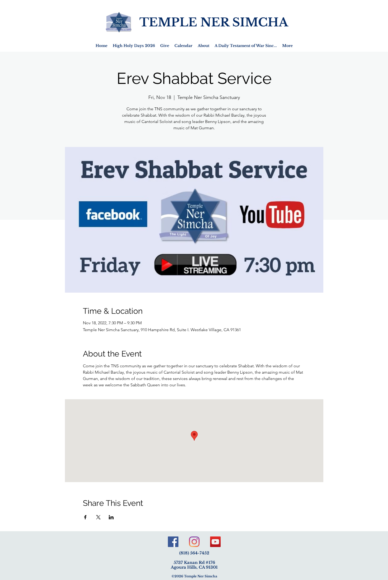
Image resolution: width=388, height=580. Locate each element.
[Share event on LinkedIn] (111, 517)
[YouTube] (215, 541)
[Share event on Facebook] (85, 517)
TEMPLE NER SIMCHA (213, 22)
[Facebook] (173, 541)
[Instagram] (194, 541)
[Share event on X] (98, 517)
